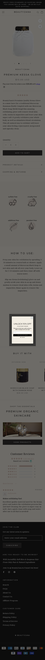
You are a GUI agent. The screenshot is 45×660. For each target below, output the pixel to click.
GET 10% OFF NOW (22, 335)
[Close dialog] (32, 318)
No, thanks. (22, 337)
